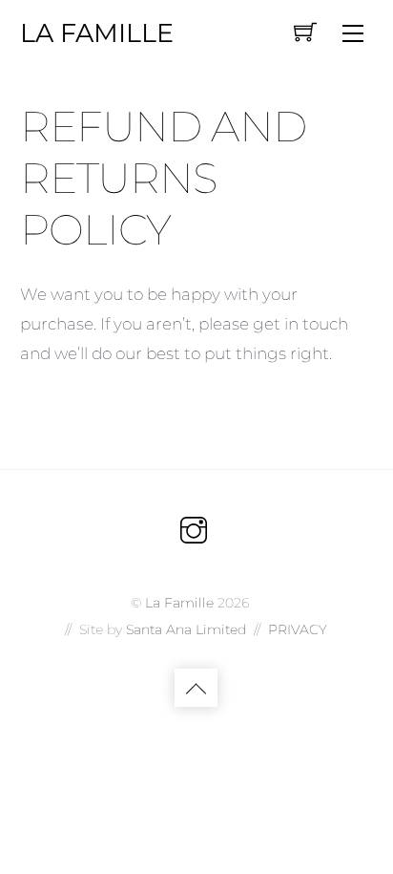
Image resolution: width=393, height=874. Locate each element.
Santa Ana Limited (186, 629)
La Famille (179, 602)
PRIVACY (297, 629)
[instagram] (194, 529)
